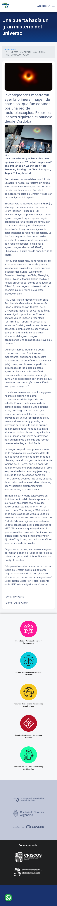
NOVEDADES (10, 49)
